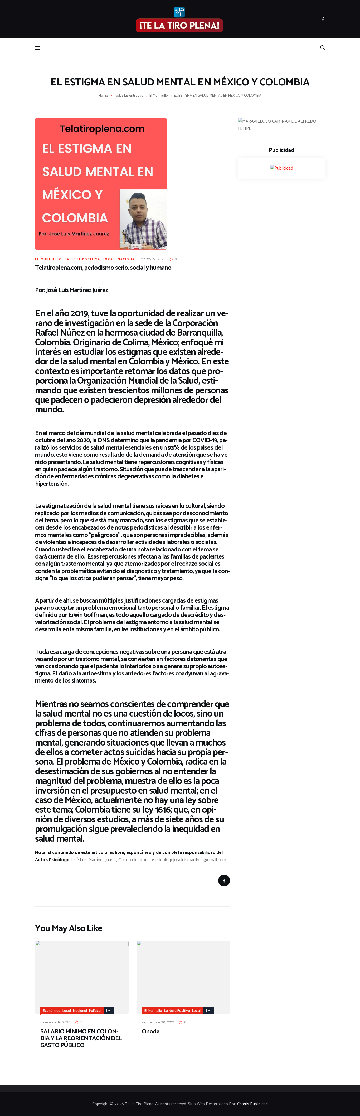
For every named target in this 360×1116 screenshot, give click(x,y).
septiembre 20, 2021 (158, 1022)
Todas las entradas (128, 96)
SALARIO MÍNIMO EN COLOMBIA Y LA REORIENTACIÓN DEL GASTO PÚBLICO (81, 1038)
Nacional (127, 259)
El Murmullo (158, 95)
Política (95, 1011)
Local (109, 259)
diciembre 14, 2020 (55, 1022)
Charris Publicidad (252, 1104)
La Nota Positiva (82, 259)
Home (103, 95)
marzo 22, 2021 (153, 259)
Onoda (150, 1031)
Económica (51, 1011)
